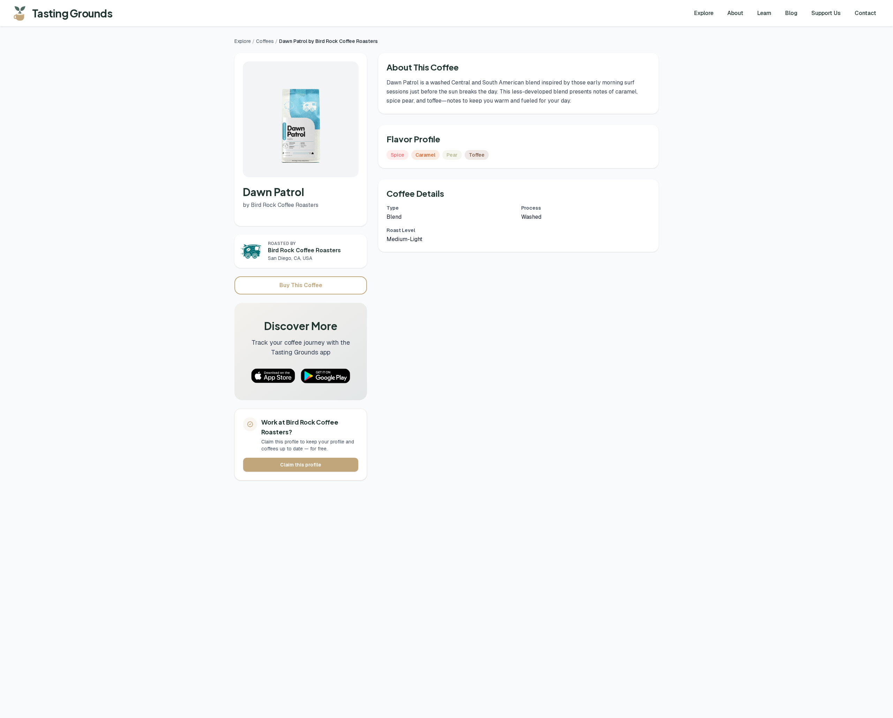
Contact (865, 13)
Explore (703, 13)
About (735, 13)
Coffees (265, 41)
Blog (791, 13)
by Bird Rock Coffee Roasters (280, 205)
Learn (764, 13)
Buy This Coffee (300, 285)
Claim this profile (300, 465)
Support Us (826, 13)
